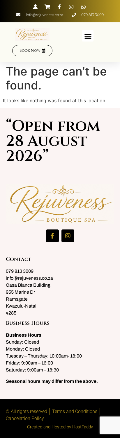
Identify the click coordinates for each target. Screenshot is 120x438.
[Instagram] (67, 235)
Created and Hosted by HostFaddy (60, 427)
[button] (87, 36)
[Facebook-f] (52, 235)
